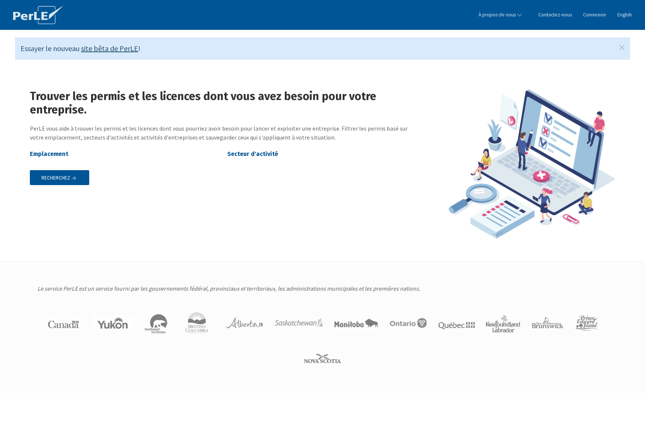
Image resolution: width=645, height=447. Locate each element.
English (624, 15)
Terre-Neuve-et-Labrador (102, 15)
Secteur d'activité (253, 153)
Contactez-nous (555, 15)
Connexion (594, 15)
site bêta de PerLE (109, 48)
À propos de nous (497, 15)
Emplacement (49, 153)
